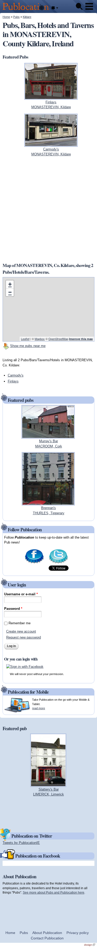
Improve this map (81, 339)
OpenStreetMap (58, 339)
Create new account (21, 631)
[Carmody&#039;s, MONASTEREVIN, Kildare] (51, 144)
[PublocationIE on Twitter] (58, 563)
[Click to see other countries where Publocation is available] (54, 8)
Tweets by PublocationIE (21, 843)
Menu (89, 6)
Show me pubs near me (28, 346)
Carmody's (16, 375)
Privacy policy (77, 933)
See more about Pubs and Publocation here (53, 892)
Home (6, 16)
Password (13, 609)
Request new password (23, 637)
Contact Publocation (47, 938)
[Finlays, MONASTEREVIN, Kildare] (51, 97)
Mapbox (40, 339)
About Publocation (47, 933)
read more (38, 708)
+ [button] (10, 284)
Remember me (20, 623)
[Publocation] (27, 10)
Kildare (27, 16)
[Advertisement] (48, 209)
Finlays (13, 381)
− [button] (10, 292)
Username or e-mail (21, 594)
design (89, 944)
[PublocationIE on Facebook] (34, 563)
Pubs (16, 16)
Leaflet (25, 339)
